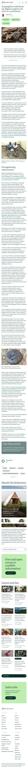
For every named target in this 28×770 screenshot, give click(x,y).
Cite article (6, 23)
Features (3, 726)
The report (4, 73)
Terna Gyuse (9, 460)
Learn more (10, 573)
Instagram (17, 737)
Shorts (3, 724)
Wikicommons (4, 431)
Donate (16, 720)
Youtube (17, 739)
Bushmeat (20, 468)
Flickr (21, 161)
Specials (3, 722)
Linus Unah (8, 14)
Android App (18, 754)
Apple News (18, 757)
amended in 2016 (18, 176)
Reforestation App (6, 741)
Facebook (17, 744)
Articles (3, 720)
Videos (3, 715)
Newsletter (10, 697)
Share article (15, 19)
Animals (5, 468)
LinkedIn (17, 735)
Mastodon (17, 752)
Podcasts (3, 717)
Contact (17, 717)
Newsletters (18, 724)
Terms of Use (18, 728)
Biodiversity (12, 468)
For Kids (3, 737)
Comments (6, 19)
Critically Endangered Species (10, 473)
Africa (12, 15)
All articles (6, 675)
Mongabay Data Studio (7, 751)
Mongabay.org (5, 739)
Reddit (16, 748)
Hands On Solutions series (10, 549)
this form (12, 434)
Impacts (17, 722)
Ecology (23, 473)
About (16, 715)
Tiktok (16, 746)
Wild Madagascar (5, 735)
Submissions (18, 726)
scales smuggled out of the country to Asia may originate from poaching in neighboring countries (13, 135)
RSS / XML (17, 759)
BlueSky (17, 750)
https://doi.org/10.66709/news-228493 (12, 452)
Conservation (6, 470)
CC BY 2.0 (11, 431)
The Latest (4, 728)
